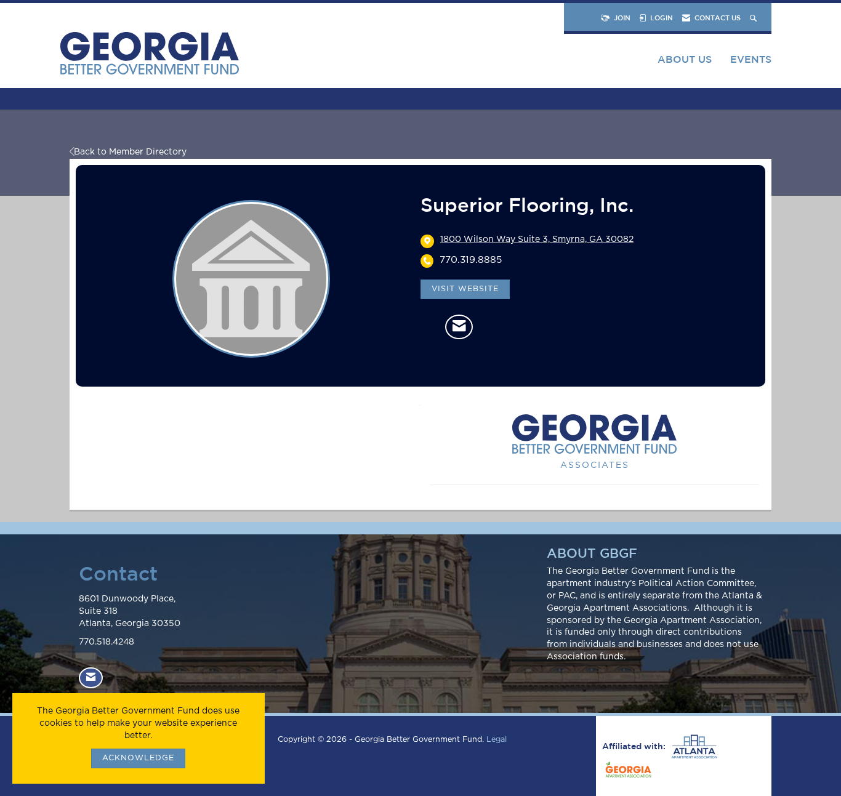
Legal (496, 740)
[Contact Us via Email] (91, 678)
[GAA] (626, 771)
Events (750, 59)
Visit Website (465, 289)
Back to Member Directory (130, 152)
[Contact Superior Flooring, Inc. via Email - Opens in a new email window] (459, 327)
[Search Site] (754, 18)
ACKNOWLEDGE (138, 758)
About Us (685, 59)
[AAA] (692, 746)
